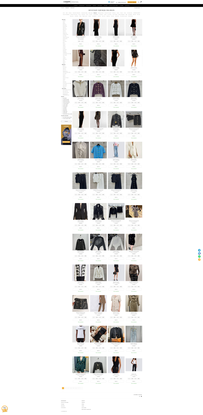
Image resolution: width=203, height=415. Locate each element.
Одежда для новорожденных (66, 94)
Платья (64, 46)
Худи (64, 60)
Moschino (72, 16)
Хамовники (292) (66, 99)
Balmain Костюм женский (98, 128)
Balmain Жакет (98, 98)
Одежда (67, 7)
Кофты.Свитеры (66, 37)
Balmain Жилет (81, 98)
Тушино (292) (65, 104)
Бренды (105, 5)
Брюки (64, 23)
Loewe (105, 14)
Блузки (64, 20)
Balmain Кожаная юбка (134, 282)
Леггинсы (65, 41)
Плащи (64, 48)
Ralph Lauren (84, 16)
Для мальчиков (66, 92)
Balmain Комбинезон (98, 312)
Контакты (127, 5)
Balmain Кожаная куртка (80, 36)
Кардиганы (65, 33)
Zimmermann (130, 16)
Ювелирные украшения (86, 409)
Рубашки (64, 81)
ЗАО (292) (64, 108)
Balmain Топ (116, 374)
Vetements (117, 16)
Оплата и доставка (113, 5)
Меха (64, 42)
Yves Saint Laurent (123, 16)
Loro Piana (109, 14)
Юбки (64, 63)
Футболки (65, 59)
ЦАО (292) (65, 98)
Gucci (87, 14)
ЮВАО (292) (65, 111)
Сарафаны (65, 52)
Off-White (76, 16)
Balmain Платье (98, 36)
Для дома (100, 5)
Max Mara (130, 14)
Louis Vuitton (114, 14)
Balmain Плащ (133, 312)
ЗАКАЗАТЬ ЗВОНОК (132, 2)
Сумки (83, 405)
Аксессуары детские (67, 89)
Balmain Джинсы (116, 159)
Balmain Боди (98, 251)
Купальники (65, 38)
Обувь (83, 404)
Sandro (89, 16)
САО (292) (64, 107)
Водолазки (65, 26)
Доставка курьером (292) (67, 117)
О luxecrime (63, 407)
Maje (126, 14)
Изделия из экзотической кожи (66, 72)
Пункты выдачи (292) (66, 118)
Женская (72, 7)
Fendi (79, 14)
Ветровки (65, 24)
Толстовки (65, 84)
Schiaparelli (94, 16)
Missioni (134, 14)
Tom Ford (103, 16)
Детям (94, 5)
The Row (99, 16)
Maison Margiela (121, 14)
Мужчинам (88, 5)
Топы (64, 56)
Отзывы (121, 5)
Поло (64, 80)
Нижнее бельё (66, 77)
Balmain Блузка (81, 159)
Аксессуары (84, 407)
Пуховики (65, 49)
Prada (80, 16)
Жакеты (64, 30)
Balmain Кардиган (98, 159)
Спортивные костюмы (67, 53)
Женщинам (81, 5)
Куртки (64, 76)
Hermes (90, 14)
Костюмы (64, 35)
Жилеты (64, 31)
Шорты (64, 61)
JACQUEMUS (95, 14)
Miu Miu (138, 14)
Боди (64, 22)
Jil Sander (101, 14)
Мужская (63, 64)
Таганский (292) (65, 103)
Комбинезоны (65, 34)
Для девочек (65, 91)
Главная (75, 5)
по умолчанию (137, 7)
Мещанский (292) (66, 100)
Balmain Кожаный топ (98, 343)
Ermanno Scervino (74, 14)
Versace (112, 16)
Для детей (64, 88)
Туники (64, 57)
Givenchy (83, 14)
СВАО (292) (65, 112)
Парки (64, 45)
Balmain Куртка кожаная (116, 343)
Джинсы (64, 27)
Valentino (108, 16)
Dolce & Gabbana (66, 14)
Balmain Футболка (80, 343)
